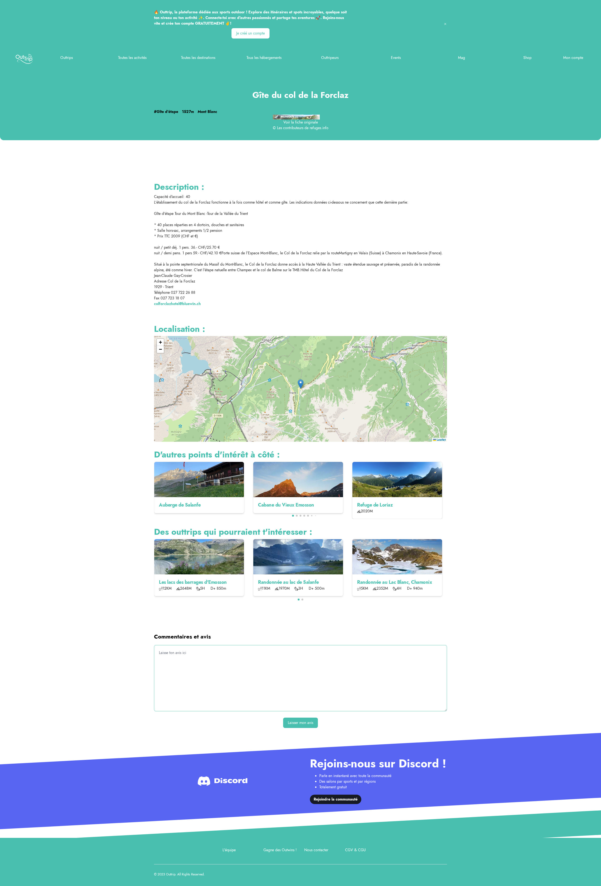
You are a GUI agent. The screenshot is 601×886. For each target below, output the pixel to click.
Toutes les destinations (198, 57)
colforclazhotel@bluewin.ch (177, 303)
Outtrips (66, 57)
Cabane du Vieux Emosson (286, 505)
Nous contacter (316, 850)
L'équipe (229, 850)
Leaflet (441, 439)
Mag (461, 57)
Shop (527, 57)
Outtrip (170, 874)
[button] (301, 384)
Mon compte (573, 57)
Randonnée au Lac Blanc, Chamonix (394, 582)
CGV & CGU (355, 850)
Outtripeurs (330, 57)
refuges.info (319, 128)
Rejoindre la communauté (336, 799)
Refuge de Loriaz (375, 505)
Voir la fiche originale (300, 122)
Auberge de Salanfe (179, 505)
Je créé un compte (250, 33)
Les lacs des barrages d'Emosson (193, 582)
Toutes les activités (132, 57)
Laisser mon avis (300, 722)
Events (396, 57)
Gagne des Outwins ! (280, 850)
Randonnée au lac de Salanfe (288, 582)
